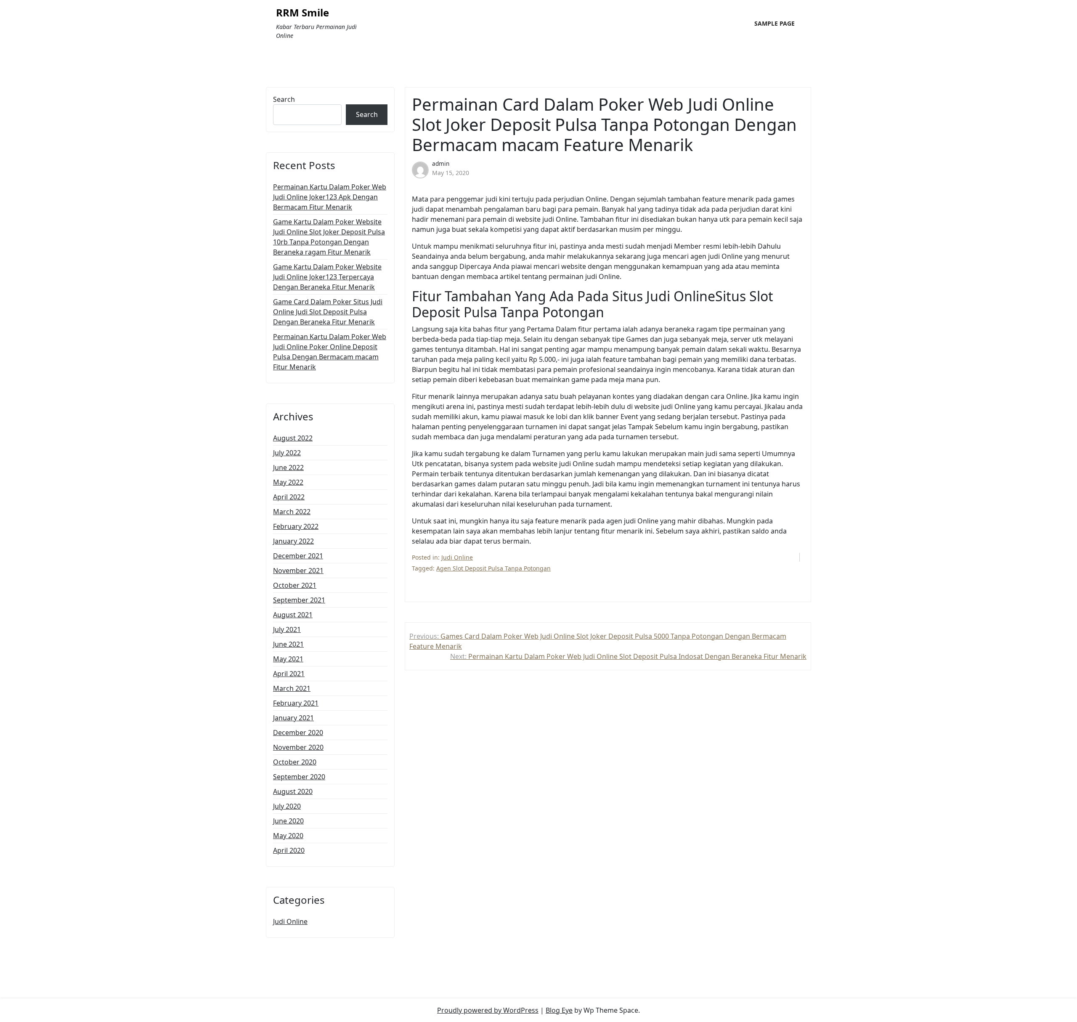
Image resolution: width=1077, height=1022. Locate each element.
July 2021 (287, 629)
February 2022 (295, 526)
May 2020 (288, 835)
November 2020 (298, 747)
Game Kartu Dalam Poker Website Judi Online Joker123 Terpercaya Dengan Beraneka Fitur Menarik (327, 277)
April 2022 (289, 497)
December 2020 (298, 732)
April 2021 (289, 673)
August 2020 (293, 791)
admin (440, 163)
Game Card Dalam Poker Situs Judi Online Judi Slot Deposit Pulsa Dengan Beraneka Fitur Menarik (327, 312)
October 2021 (294, 585)
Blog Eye (559, 1010)
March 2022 (291, 511)
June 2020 (288, 821)
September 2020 (299, 776)
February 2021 (295, 703)
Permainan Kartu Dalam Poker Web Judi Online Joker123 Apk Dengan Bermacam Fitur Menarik (329, 197)
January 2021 (293, 717)
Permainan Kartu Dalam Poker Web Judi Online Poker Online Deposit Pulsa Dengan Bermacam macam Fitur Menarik (329, 352)
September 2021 (299, 600)
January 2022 (293, 541)
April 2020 (289, 850)
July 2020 (287, 806)
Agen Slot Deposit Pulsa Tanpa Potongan (493, 568)
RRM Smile (302, 13)
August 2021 (293, 614)
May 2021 (288, 659)
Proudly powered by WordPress (487, 1010)
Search (284, 99)
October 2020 (294, 762)
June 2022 (288, 467)
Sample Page (774, 23)
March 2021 (291, 688)
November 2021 (298, 570)
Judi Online (290, 921)
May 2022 (288, 482)
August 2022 (293, 438)
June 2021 (288, 644)
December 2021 (298, 555)
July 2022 (287, 452)
